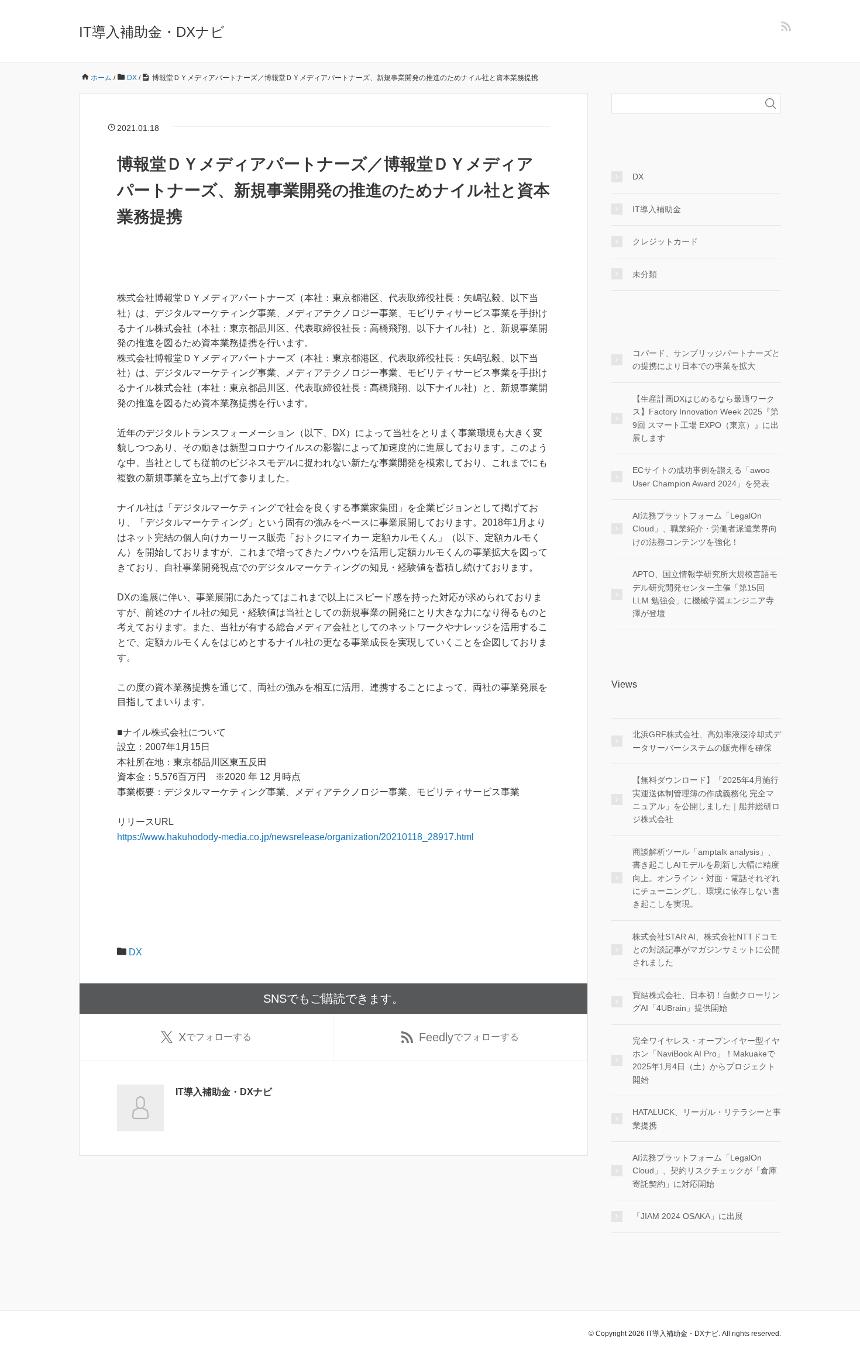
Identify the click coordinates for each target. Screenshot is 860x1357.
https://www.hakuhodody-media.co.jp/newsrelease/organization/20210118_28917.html (295, 837)
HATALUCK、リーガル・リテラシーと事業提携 (706, 1118)
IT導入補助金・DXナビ (152, 32)
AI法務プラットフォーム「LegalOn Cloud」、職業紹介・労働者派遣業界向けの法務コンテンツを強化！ (704, 529)
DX (135, 952)
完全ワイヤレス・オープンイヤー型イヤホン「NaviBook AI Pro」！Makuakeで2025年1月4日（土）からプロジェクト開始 (706, 1060)
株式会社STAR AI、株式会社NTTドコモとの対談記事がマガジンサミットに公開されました (706, 950)
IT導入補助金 (656, 209)
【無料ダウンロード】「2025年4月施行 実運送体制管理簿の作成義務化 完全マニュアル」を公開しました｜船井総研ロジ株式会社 (706, 799)
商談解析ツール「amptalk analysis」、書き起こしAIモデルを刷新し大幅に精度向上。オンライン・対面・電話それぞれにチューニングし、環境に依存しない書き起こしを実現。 (706, 878)
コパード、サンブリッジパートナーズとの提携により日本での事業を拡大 (706, 359)
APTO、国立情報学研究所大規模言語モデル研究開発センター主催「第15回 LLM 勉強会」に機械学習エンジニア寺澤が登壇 (705, 593)
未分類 (644, 274)
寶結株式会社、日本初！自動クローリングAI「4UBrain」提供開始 (706, 1001)
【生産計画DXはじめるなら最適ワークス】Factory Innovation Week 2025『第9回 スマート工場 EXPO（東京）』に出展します (705, 418)
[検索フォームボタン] (770, 103)
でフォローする (215, 1037)
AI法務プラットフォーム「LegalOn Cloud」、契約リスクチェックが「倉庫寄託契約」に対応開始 (704, 1171)
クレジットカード (665, 241)
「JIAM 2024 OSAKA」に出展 (687, 1216)
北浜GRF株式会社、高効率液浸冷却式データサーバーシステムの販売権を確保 (706, 741)
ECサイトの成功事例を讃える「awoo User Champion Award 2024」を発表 (701, 476)
